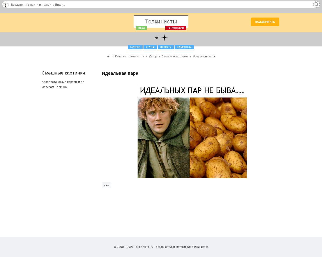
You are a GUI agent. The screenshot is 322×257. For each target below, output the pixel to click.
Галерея (135, 47)
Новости (166, 47)
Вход (141, 28)
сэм (106, 185)
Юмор (153, 56)
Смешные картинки (175, 56)
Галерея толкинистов (129, 56)
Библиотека (184, 47)
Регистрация (176, 28)
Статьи (150, 47)
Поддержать (265, 22)
